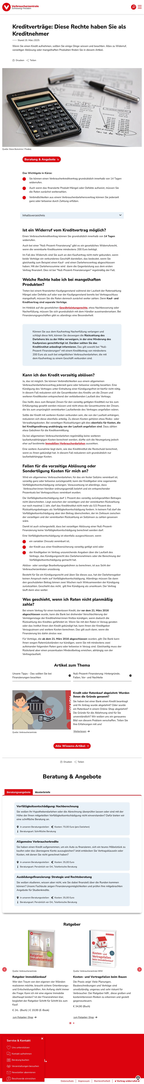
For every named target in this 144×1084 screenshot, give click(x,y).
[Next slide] (139, 969)
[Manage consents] (138, 1078)
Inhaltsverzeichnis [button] (33, 215)
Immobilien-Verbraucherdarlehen (65, 443)
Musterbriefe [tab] (42, 792)
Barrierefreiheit (102, 1081)
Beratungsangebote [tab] (19, 792)
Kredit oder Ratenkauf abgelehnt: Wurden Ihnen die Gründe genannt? (101, 694)
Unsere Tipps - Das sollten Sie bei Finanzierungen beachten (32, 675)
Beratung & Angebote (40, 159)
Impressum (84, 1081)
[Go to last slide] (4, 969)
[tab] (70, 1023)
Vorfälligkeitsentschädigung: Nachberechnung (47, 806)
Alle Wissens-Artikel (70, 746)
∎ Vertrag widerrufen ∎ (127, 1081)
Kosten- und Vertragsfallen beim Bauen (100, 977)
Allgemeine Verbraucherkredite (37, 842)
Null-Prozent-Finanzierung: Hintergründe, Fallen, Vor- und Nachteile (96, 675)
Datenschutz (67, 1081)
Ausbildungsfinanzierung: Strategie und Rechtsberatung (54, 877)
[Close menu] (42, 1038)
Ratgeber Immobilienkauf (29, 977)
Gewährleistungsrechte (73, 307)
